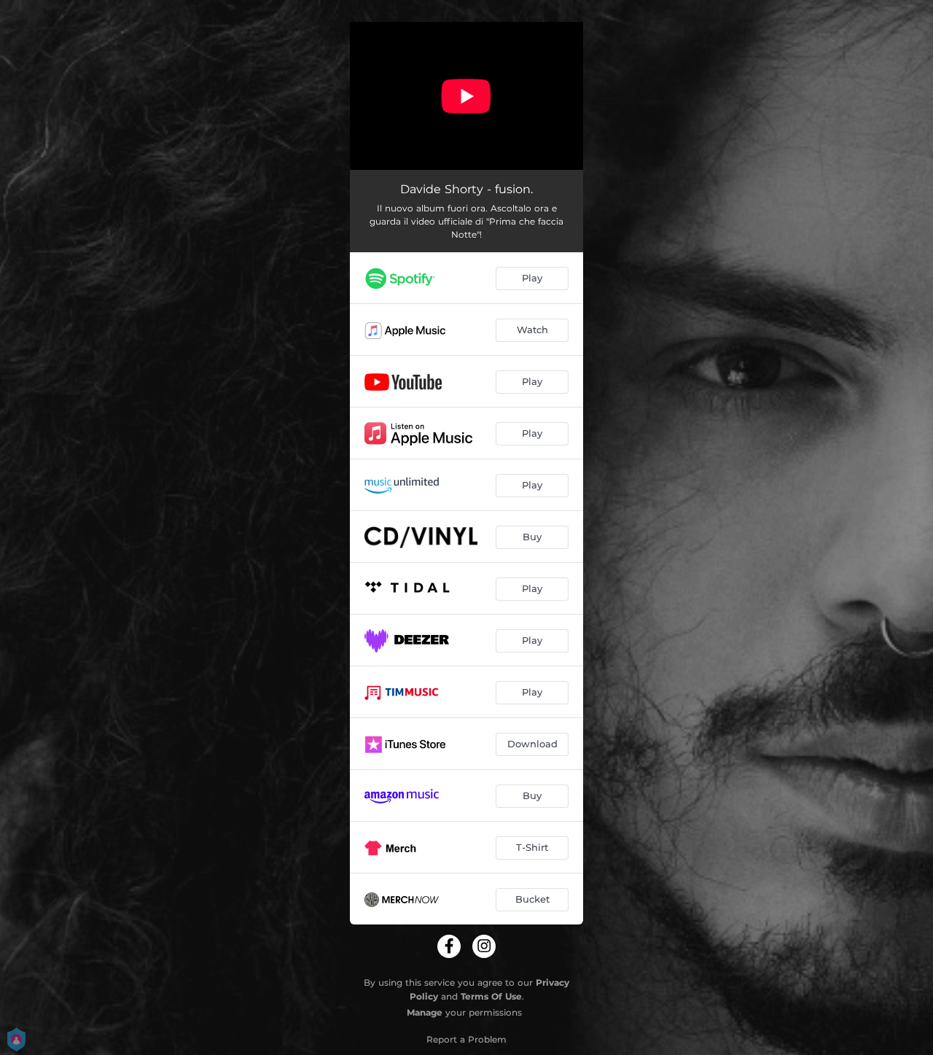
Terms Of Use (491, 996)
